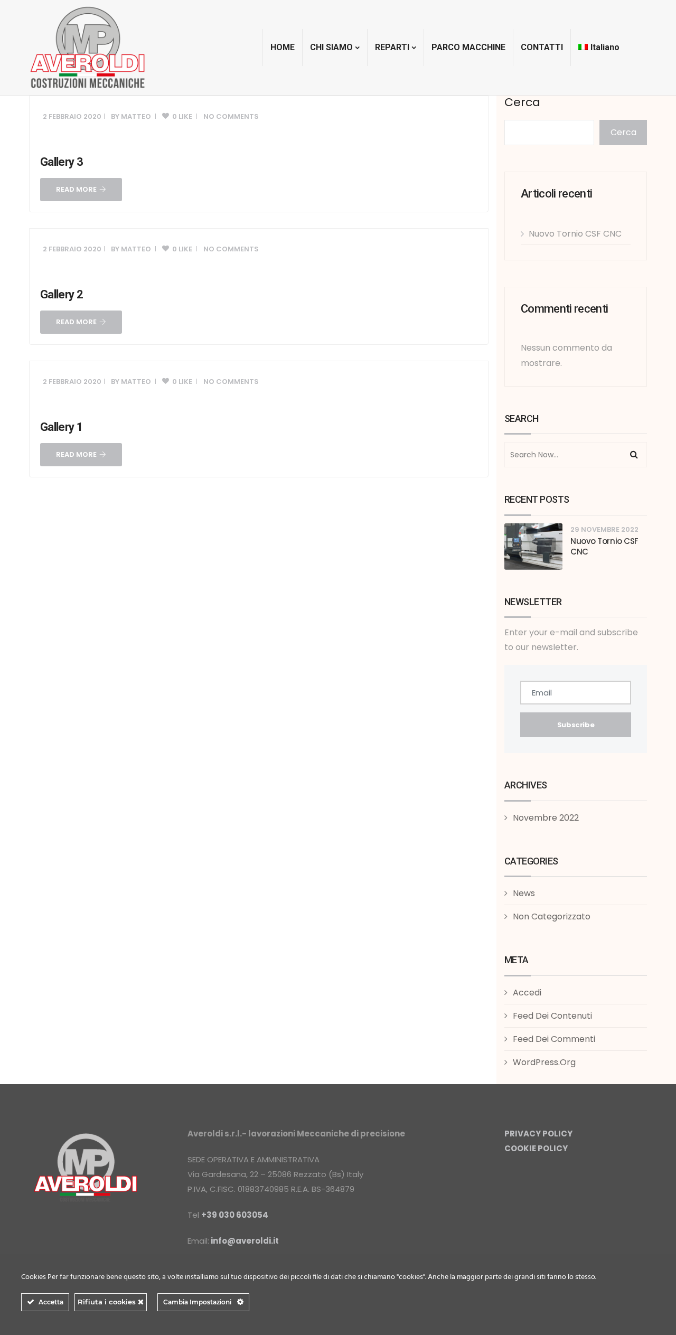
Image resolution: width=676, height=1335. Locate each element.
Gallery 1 (61, 427)
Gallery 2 (61, 294)
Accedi (527, 992)
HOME (282, 47)
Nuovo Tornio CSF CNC (575, 234)
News (524, 893)
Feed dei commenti (554, 1039)
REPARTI (392, 47)
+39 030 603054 (234, 1214)
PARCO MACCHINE (468, 47)
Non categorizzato (551, 916)
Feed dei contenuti (552, 1016)
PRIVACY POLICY (538, 1133)
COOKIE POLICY (536, 1148)
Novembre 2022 (546, 818)
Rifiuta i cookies (108, 1302)
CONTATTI (542, 47)
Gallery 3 (61, 161)
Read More (76, 189)
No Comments (231, 116)
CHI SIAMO (331, 47)
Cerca (522, 102)
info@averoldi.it (245, 1240)
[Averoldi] (87, 47)
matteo (136, 116)
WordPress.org (544, 1062)
